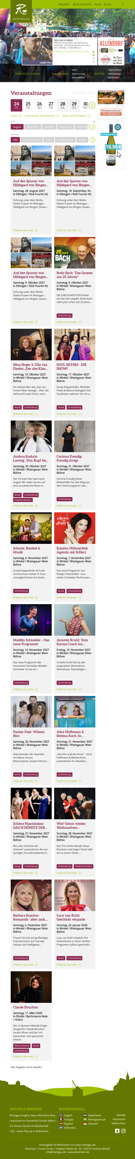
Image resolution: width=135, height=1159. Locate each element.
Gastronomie (78, 73)
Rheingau (21, 19)
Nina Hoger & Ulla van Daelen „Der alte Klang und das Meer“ (30, 368)
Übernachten (78, 77)
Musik (82, 139)
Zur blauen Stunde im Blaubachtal (29, 1125)
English (68, 1115)
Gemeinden (113, 77)
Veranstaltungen (27, 73)
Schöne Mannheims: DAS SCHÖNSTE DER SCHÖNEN (29, 827)
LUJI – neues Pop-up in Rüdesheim (29, 1131)
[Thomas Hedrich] (74, 620)
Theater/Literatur (22, 499)
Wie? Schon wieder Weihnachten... (71, 825)
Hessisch (93, 1123)
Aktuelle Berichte (26, 1109)
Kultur (100, 73)
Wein (74, 69)
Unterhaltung (64, 315)
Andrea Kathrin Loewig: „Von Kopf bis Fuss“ (29, 460)
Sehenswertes (115, 69)
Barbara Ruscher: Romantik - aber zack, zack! (29, 919)
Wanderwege (114, 73)
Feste (49, 139)
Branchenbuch (82, 4)
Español (68, 1123)
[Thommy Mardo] (31, 803)
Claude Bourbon (25, 1007)
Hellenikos (70, 1127)
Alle (15, 139)
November (66, 126)
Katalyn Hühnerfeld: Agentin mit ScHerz (72, 550)
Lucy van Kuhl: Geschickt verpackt (71, 917)
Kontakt (121, 1115)
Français (68, 1119)
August (17, 126)
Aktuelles (64, 4)
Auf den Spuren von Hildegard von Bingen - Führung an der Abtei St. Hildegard (30, 187)
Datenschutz (119, 1123)
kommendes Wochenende (40, 115)
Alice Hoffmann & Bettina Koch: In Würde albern (70, 736)
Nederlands (94, 1115)
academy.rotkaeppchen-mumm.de (71, 51)
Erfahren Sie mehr (23, 230)
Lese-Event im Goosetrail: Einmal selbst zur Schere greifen (34, 1120)
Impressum (119, 1119)
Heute (14, 115)
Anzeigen (92, 140)
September (33, 126)
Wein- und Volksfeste (74, 115)
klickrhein (30, 1148)
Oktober (49, 126)
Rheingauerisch (96, 1119)
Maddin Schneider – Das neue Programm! (31, 642)
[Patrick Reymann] (31, 620)
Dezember (83, 126)
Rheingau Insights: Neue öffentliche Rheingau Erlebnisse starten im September (34, 1115)
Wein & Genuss (31, 139)
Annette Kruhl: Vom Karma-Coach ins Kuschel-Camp (72, 644)
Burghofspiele (65, 139)
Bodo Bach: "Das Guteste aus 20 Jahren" (75, 275)
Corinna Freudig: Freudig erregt (69, 458)
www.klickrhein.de (78, 1152)
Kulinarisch (60, 73)
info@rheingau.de (56, 1152)
